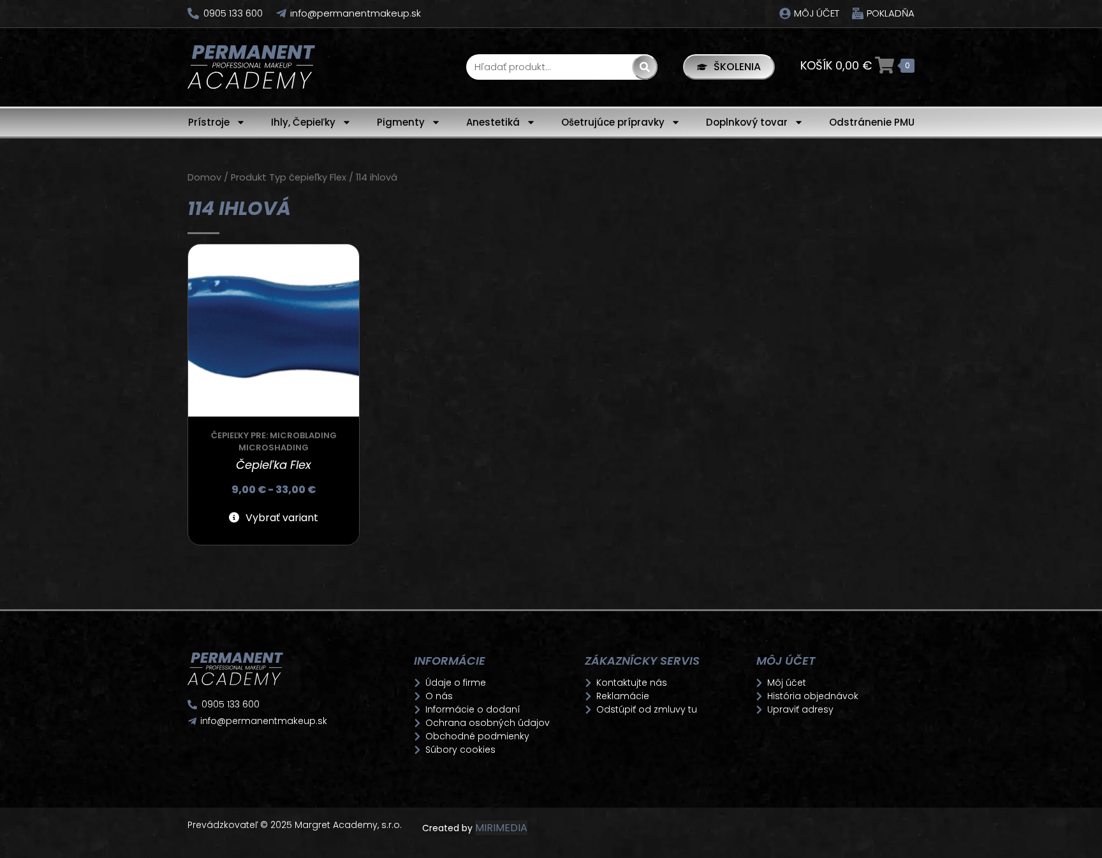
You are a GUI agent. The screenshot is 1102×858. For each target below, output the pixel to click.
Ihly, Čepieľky (303, 122)
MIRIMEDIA (501, 827)
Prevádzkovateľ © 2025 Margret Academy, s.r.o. (295, 824)
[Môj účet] (785, 13)
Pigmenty (401, 122)
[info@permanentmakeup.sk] (281, 13)
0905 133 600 (233, 13)
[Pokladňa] (857, 13)
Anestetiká (493, 122)
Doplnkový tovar (747, 122)
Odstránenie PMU (872, 122)
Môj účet (816, 13)
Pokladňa (891, 13)
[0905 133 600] (193, 13)
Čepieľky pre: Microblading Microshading (274, 441)
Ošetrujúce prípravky (613, 122)
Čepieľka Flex (273, 465)
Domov (204, 177)
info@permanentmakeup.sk (355, 13)
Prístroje (209, 122)
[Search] (645, 67)
